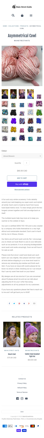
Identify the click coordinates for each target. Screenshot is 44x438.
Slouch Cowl (12, 354)
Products (24, 26)
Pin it (19, 303)
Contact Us (22, 379)
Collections (14, 26)
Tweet (14, 303)
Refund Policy (22, 388)
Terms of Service (22, 392)
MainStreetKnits (22, 40)
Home (5, 26)
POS (22, 419)
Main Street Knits (11, 350)
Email (34, 303)
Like (9, 303)
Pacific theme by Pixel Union (11, 419)
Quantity (18, 163)
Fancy (24, 303)
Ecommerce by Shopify (34, 419)
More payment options (22, 189)
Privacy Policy (22, 383)
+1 (29, 303)
